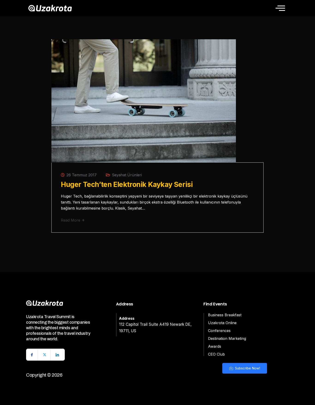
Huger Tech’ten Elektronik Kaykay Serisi (127, 184)
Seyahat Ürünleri (127, 175)
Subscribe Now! (247, 368)
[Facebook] (32, 354)
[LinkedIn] (57, 354)
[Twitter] (45, 354)
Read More (71, 220)
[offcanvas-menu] (280, 8)
